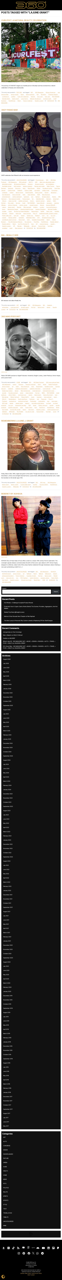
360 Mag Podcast (38, 382)
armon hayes (14, 94)
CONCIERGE (6, 1145)
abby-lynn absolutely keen (47, 182)
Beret (35, 574)
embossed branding (7, 576)
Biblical (41, 574)
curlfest (13, 96)
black (22, 94)
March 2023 (6, 831)
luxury (3, 209)
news (55, 397)
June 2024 (6, 768)
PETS (4, 1183)
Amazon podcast (31, 384)
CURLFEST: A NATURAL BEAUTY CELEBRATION (23, 20)
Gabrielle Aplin (40, 199)
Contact (33, 1274)
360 (32, 92)
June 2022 (6, 869)
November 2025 (8, 697)
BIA (44, 305)
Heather (5, 638)
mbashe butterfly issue (26, 209)
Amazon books (39, 184)
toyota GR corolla (15, 409)
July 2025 (6, 714)
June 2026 (6, 667)
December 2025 (8, 693)
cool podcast (46, 388)
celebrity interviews (35, 388)
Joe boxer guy (22, 395)
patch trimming (34, 578)
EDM (38, 194)
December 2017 (7, 1096)
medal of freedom (40, 209)
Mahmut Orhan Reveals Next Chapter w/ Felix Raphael (19, 616)
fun (33, 199)
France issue (26, 199)
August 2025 (6, 709)
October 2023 (7, 802)
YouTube (50, 226)
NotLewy (32, 399)
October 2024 (7, 752)
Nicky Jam (49, 211)
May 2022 (6, 873)
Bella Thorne (50, 186)
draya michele (16, 194)
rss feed (48, 403)
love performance (51, 207)
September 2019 (8, 1008)
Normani (4, 213)
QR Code (4, 403)
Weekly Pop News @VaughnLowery (14, 612)
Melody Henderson (35, 99)
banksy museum (27, 186)
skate (34, 405)
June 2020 (6, 970)
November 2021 (7, 899)
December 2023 (8, 794)
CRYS (54, 388)
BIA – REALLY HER (9, 235)
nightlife (57, 211)
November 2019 (7, 1000)
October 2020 (7, 953)
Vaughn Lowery (39, 101)
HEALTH (5, 1171)
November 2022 (8, 848)
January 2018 (7, 1092)
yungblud (4, 228)
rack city (16, 215)
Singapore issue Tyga (48, 217)
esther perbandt (17, 197)
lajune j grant (14, 484)
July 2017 (5, 1117)
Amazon (30, 184)
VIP (14, 226)
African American (50, 92)
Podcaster (33, 401)
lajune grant (15, 99)
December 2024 (8, 743)
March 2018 (6, 1084)
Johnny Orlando (12, 205)
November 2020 (8, 949)
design (16, 391)
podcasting (41, 401)
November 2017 (7, 1101)
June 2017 (6, 1122)
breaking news (49, 386)
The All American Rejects (15, 222)
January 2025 (7, 739)
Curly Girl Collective (23, 96)
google (4, 393)
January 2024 (7, 789)
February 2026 (7, 684)
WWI (43, 580)
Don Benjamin (6, 194)
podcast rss (12, 401)
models (4, 211)
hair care (47, 96)
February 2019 (7, 1038)
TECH (5, 1209)
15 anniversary (40, 180)
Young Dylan (41, 226)
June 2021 (6, 920)
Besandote (39, 386)
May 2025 (6, 722)
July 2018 (6, 1067)
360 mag (42, 482)
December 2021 (7, 895)
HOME (18, 382)
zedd (10, 228)
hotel (23, 203)
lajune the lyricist (48, 395)
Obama (11, 213)
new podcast (47, 397)
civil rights (37, 190)
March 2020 (6, 983)
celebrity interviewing (21, 388)
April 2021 (6, 928)
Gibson (4, 201)
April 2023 (6, 827)
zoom (54, 411)
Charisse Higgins (53, 94)
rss (47, 215)
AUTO (5, 1141)
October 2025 (7, 701)
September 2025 (8, 705)
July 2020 (6, 966)
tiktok (19, 101)
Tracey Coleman (27, 101)
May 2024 (6, 773)
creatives (4, 192)
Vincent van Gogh (26, 580)
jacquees (49, 203)
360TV (31, 182)
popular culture (45, 578)
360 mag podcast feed (52, 382)
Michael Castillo (52, 209)
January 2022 (7, 890)
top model (5, 409)
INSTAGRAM (55, 96)
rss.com (53, 215)
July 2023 (6, 815)
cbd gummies (7, 632)
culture (11, 192)
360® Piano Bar (9, 110)
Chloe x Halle (28, 190)
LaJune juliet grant (25, 484)
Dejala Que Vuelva (7, 391)
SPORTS (5, 1200)
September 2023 (8, 806)
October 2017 (7, 1105)
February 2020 (7, 987)
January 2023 (7, 840)
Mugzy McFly (25, 397)
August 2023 (6, 810)
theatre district (6, 224)
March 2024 (6, 781)
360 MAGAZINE (41, 228)
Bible (26, 1273)
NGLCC (4, 399)
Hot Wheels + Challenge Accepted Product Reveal (18, 602)
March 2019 (6, 1033)
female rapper (46, 197)
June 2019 (6, 1021)
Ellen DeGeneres (25, 391)
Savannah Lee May (20, 405)
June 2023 (6, 819)
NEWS (5, 1179)
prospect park (47, 99)
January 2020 (7, 991)
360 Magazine (39, 92)
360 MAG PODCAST (11, 316)
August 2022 (6, 861)
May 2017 (6, 1126)
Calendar (22, 1273)
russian (4, 217)
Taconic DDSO (43, 484)
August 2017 (6, 1113)
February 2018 (7, 1088)
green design (29, 393)
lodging (35, 207)
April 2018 (6, 1080)
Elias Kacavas (46, 194)
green (21, 393)
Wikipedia (26, 226)
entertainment (6, 197)
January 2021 (7, 941)
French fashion (20, 576)
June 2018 (6, 1071)
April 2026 (6, 676)
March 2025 (6, 731)
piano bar (18, 213)
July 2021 (5, 916)
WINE (4, 1225)
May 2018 (6, 1075)
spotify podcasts (13, 407)
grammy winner (40, 201)
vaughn (52, 224)
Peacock (43, 399)
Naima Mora (34, 211)
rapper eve (30, 215)
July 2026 (6, 663)
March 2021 (6, 932)
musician (39, 397)
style (28, 220)
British (38, 188)
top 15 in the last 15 (23, 224)
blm (38, 94)
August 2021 (6, 911)
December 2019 (7, 995)
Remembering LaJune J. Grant (17, 420)
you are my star (29, 411)
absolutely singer (7, 184)
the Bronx (42, 407)
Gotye (32, 201)
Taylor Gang (28, 407)
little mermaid (27, 207)
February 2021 (7, 937)
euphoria (26, 197)
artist (17, 386)
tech (35, 407)
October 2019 (7, 1004)
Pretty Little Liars (6, 215)
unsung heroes (44, 224)
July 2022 (6, 865)
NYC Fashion (24, 578)
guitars (49, 201)
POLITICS (6, 1188)
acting (14, 384)
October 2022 (7, 852)
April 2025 (6, 726)
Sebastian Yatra (30, 217)
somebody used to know (9, 220)
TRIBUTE (5, 1217)
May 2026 (6, 672)
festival (33, 96)
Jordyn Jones (23, 205)
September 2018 (8, 1059)
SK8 (29, 405)
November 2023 (8, 798)
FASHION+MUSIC (8, 1154)
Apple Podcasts (52, 384)
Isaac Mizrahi (40, 203)
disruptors (53, 192)
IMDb (43, 393)
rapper (23, 215)
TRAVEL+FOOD (7, 1213)
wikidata (4, 411)
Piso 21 (35, 213)
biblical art (48, 574)
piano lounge (27, 213)
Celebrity (19, 190)
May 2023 (6, 823)
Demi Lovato (38, 192)
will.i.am (34, 226)
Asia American (25, 386)
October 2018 (7, 1054)
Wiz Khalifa (20, 411)
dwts (24, 194)
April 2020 (6, 979)
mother (35, 484)
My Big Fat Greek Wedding (21, 211)
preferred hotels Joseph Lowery (48, 213)
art (12, 386)
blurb (24, 188)
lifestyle (19, 207)
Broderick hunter (47, 188)
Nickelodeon (12, 399)
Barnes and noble (39, 186)
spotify (51, 405)
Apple (44, 384)
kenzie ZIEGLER (50, 205)
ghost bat (56, 199)
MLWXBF (12, 638)
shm (38, 217)
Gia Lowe (40, 96)
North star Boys (22, 399)
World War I (37, 580)
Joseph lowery (33, 205)
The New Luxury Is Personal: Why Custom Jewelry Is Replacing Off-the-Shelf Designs (28, 620)
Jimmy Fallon (12, 395)
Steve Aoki (22, 220)
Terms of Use (35, 1273)
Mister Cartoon (14, 397)
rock (43, 215)
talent (48, 220)
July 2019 (6, 1016)
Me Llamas (5, 397)
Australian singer (6, 186)
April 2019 (6, 1029)
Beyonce (18, 188)
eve (32, 197)
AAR (36, 182)
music (10, 211)
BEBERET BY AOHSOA (11, 493)
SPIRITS (5, 1196)
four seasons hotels (14, 199)
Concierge (54, 190)
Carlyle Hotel (11, 190)
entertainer (5, 307)
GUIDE (5, 1167)
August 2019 (6, 1012)
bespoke (10, 188)
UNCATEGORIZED (21, 180)
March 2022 (6, 882)
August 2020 (6, 962)
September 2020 (8, 958)
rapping (27, 403)
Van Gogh (5, 580)
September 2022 (8, 857)
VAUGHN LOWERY (20, 643)
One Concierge (17, 632)
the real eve (28, 222)
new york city (10, 578)
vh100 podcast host (53, 409)
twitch (24, 409)
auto (32, 386)
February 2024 (7, 785)
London (42, 207)
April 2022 (6, 878)
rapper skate (19, 403)
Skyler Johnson (42, 405)
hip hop (18, 203)
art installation (50, 184)
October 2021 (7, 903)
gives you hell (12, 201)
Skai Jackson (19, 228)
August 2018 (6, 1063)
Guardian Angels (31, 576)
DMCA (29, 1273)
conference (5, 96)
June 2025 (6, 718)
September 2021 (8, 907)
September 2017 (8, 1109)
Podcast (4, 401)
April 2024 (6, 777)
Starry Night (54, 578)
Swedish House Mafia (38, 220)
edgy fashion (31, 194)
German (48, 199)
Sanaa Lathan (12, 217)
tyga (32, 224)
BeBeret (29, 574)
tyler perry (31, 409)
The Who (36, 222)
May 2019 (6, 1025)
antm (39, 384)
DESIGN (5, 1150)
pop (48, 401)
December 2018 (7, 1046)
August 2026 (6, 659)
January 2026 (7, 688)
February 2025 (7, 735)
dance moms (19, 192)
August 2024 (6, 760)
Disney (47, 192)
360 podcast (22, 182)
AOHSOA (53, 571)
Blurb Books (31, 188)
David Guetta (29, 192)
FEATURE (19, 92)
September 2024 (8, 756)
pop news (54, 401)
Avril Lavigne (17, 186)
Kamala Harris (6, 99)
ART (17, 305)
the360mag (12, 101)
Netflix (42, 211)
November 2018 (7, 1050)
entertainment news (48, 391)
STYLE (5, 1204)
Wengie (19, 226)
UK (36, 224)
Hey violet (11, 203)
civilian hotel (45, 190)
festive (54, 197)
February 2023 (7, 836)
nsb (38, 399)
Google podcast (13, 393)
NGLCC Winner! (18, 635)
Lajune (4, 207)
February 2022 (7, 886)
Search (4, 588)
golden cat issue (23, 201)
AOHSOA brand (6, 574)
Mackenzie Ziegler (13, 209)
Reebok (37, 215)
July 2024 (6, 764)
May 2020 (6, 974)
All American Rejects (20, 184)
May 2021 (6, 924)
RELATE (5, 1192)
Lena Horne (24, 99)
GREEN (5, 1162)
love (56, 395)
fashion (37, 197)
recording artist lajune (38, 403)
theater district (54, 222)
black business (30, 94)
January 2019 (7, 1042)
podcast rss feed (23, 401)
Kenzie (42, 205)
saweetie (21, 217)
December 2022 (8, 844)
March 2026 (6, 680)
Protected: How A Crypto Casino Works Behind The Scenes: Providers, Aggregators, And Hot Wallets (30, 607)
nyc (17, 578)
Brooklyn (43, 94)
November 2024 (8, 747)
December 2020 (8, 945)
